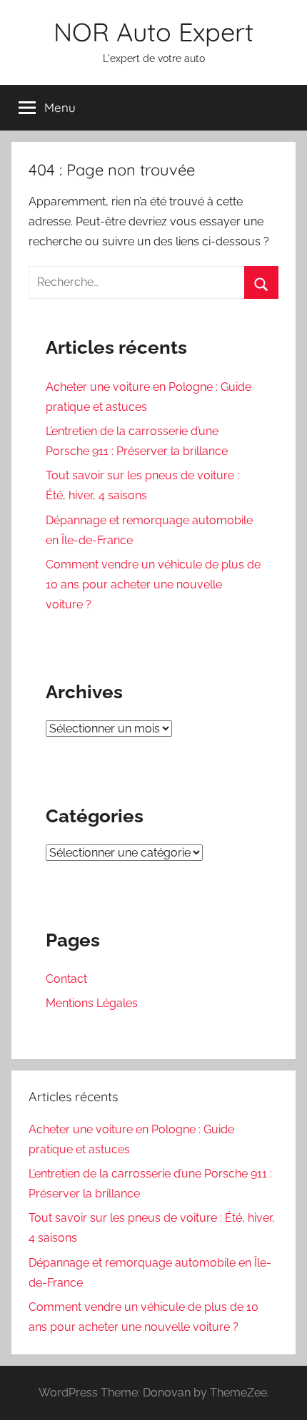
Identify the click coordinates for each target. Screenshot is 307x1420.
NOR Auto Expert (153, 32)
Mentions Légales (92, 1003)
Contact (66, 979)
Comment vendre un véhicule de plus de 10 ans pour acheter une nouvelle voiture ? (153, 584)
